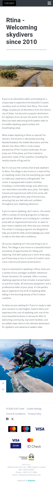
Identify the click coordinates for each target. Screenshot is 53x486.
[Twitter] (13, 419)
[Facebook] (8, 419)
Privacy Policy (34, 413)
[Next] (3, 383)
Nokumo (31, 480)
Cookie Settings (34, 408)
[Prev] (3, 389)
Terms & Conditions (15, 413)
